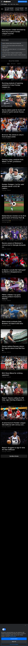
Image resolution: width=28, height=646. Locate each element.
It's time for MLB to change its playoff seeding (12, 52)
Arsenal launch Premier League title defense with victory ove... (13, 424)
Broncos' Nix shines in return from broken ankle (13, 136)
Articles (13, 63)
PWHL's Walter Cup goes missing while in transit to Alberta (11, 297)
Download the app (22, 1)
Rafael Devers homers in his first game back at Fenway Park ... (14, 217)
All (8, 63)
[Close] (25, 625)
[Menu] (1, 1)
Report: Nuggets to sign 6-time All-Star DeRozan (13, 449)
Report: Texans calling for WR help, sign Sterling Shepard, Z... (13, 399)
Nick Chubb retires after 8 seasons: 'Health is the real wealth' (14, 55)
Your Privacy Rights (14, 644)
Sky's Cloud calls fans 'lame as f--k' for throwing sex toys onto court (13, 50)
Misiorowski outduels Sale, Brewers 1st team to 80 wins (12, 322)
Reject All (14, 641)
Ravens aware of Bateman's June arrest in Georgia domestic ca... (14, 245)
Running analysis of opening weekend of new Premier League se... (12, 85)
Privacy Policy (13, 636)
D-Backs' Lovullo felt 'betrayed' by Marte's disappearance (14, 271)
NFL (9, 4)
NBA (12, 4)
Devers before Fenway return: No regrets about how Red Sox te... (13, 348)
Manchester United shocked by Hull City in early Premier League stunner (13, 32)
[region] (14, 635)
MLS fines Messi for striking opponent (12, 374)
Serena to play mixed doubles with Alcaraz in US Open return (12, 46)
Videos (19, 63)
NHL (14, 4)
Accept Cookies (14, 638)
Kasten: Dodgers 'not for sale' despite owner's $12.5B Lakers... (13, 186)
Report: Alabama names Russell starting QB (11, 43)
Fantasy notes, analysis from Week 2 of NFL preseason (12, 160)
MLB (17, 4)
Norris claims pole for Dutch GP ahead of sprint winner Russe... (13, 111)
